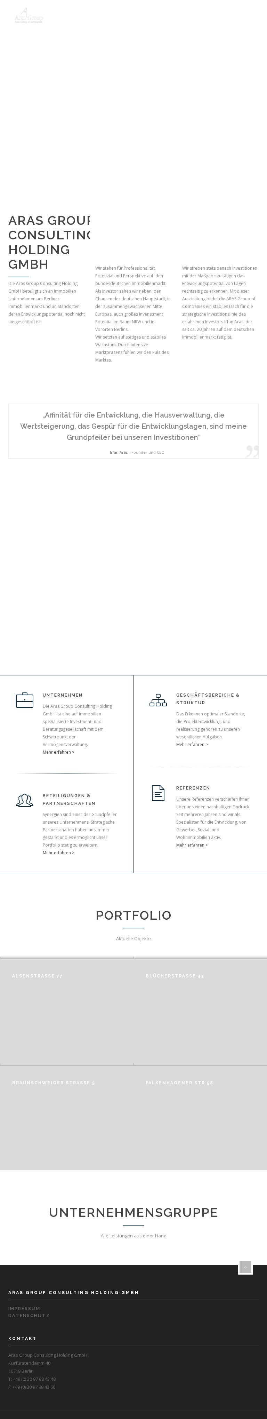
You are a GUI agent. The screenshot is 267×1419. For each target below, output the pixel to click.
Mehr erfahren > (58, 752)
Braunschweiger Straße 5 (53, 1082)
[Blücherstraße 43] (240, 1050)
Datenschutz (29, 1315)
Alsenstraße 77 (37, 976)
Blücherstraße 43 (175, 976)
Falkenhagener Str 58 (179, 1082)
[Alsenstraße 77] (107, 1050)
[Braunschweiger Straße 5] (107, 1157)
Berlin (153, 1091)
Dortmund (23, 984)
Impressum (24, 1308)
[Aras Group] (29, 15)
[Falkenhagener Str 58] (240, 1157)
